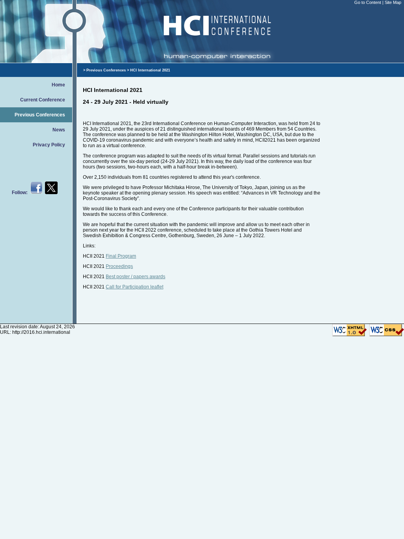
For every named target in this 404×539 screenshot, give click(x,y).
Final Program (121, 256)
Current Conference (42, 100)
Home (58, 85)
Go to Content (368, 2)
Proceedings (119, 266)
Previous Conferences (40, 115)
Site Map (393, 2)
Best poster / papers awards (135, 276)
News (58, 130)
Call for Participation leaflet (134, 287)
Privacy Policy (49, 145)
